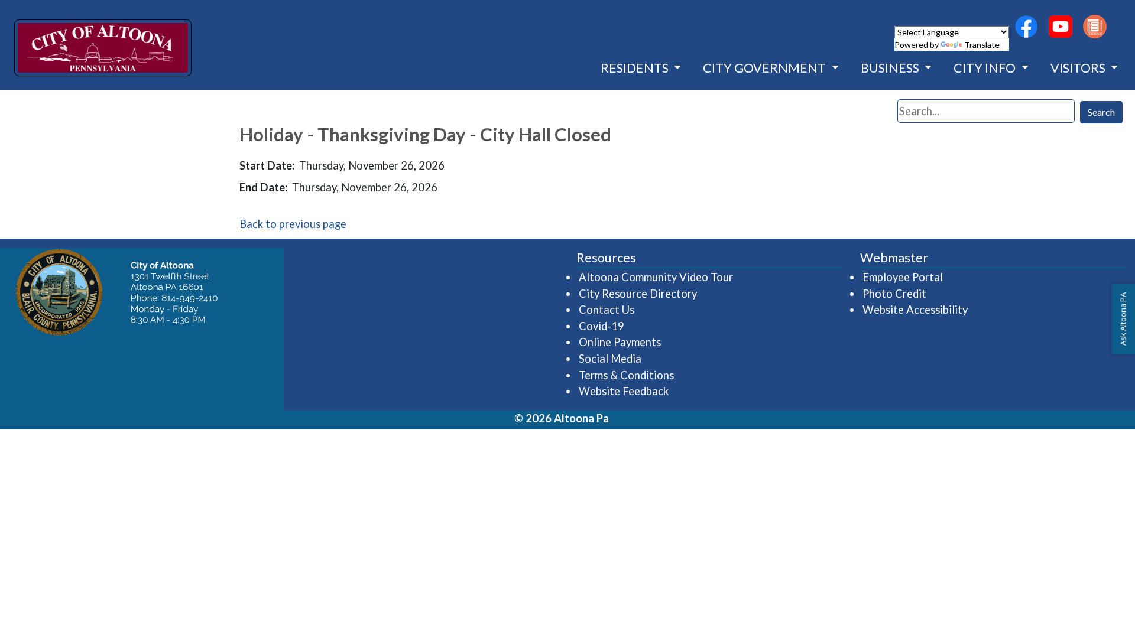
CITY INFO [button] (986, 68)
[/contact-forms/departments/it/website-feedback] (1095, 26)
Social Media (610, 358)
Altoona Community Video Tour (656, 277)
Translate (982, 45)
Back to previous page (292, 223)
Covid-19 (601, 326)
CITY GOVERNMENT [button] (765, 68)
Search (1101, 112)
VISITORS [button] (1079, 68)
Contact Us (606, 309)
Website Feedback (624, 391)
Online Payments (620, 342)
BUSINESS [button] (891, 68)
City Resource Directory (638, 293)
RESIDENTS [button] (636, 68)
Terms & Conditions (626, 375)
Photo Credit (894, 293)
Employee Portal (903, 277)
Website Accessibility (915, 309)
